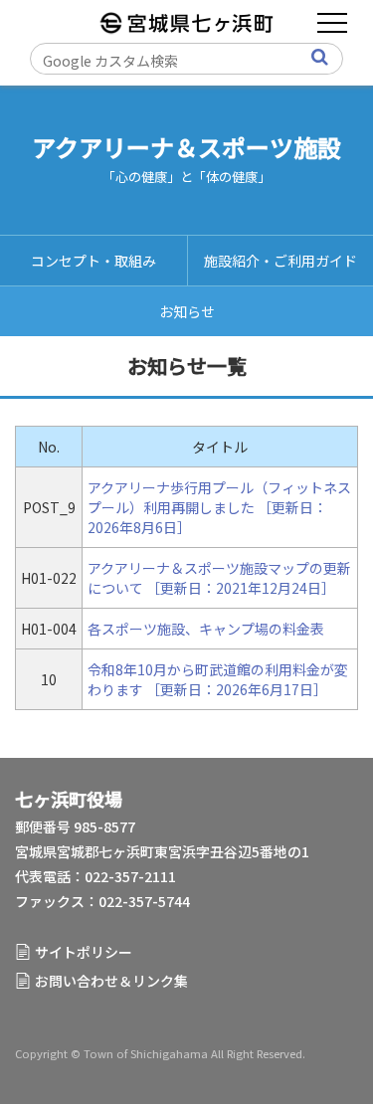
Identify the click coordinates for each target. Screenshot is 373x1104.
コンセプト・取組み (93, 261)
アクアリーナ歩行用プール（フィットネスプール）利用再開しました (219, 497)
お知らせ (187, 311)
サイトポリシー (83, 952)
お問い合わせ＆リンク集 (111, 981)
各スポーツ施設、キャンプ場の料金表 (206, 629)
